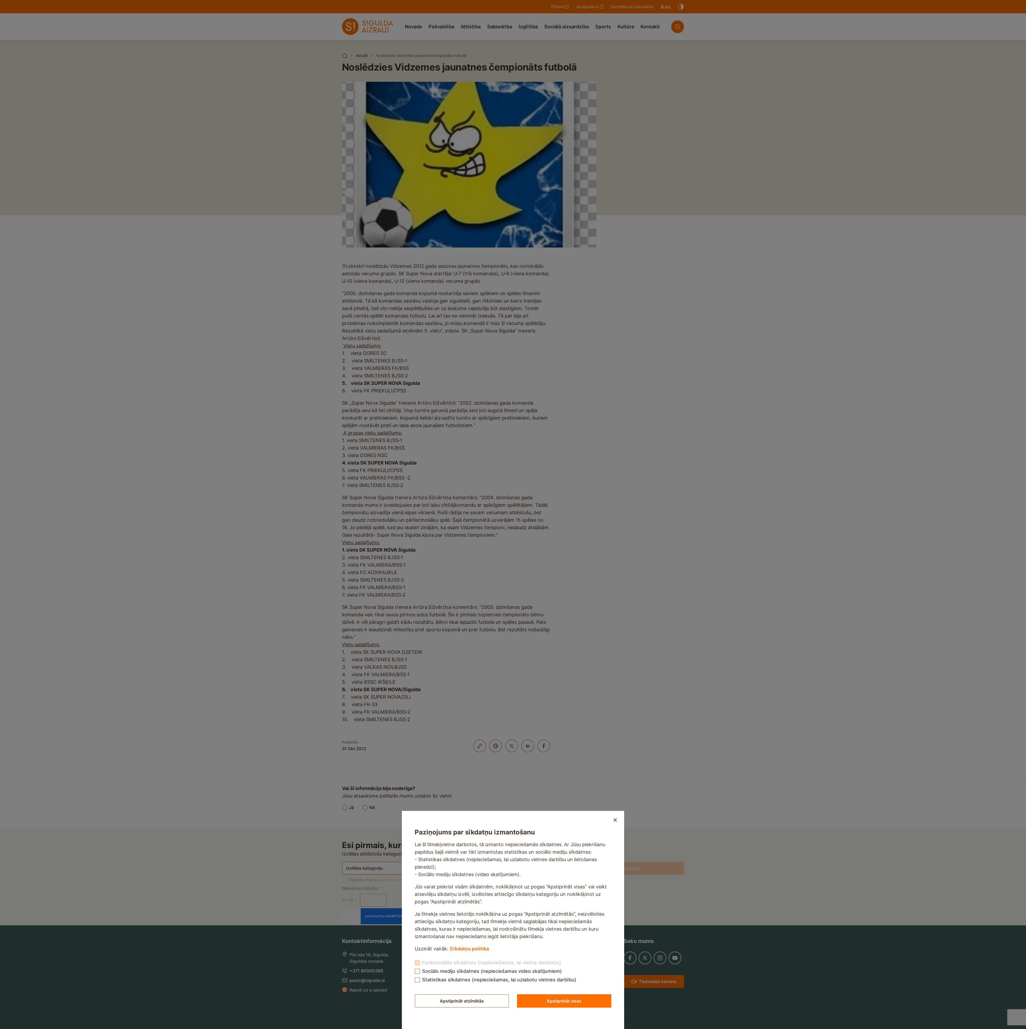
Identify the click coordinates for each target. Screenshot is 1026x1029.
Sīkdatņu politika (469, 948)
